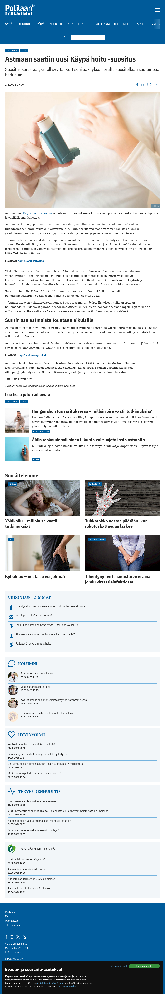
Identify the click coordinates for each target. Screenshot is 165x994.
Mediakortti (11, 911)
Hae (64, 37)
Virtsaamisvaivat (97, 539)
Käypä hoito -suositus (38, 213)
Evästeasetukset (118, 966)
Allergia (103, 24)
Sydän (10, 24)
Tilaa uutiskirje (13, 925)
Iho (116, 24)
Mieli (127, 24)
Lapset (140, 24)
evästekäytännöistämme (50, 983)
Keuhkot (25, 24)
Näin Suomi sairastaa (31, 261)
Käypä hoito (12, 50)
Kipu (71, 24)
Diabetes (85, 24)
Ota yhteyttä (11, 920)
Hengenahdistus (41, 431)
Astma (24, 50)
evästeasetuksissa (67, 986)
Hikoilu (12, 484)
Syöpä (39, 24)
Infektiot (56, 24)
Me (6, 916)
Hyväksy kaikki (144, 966)
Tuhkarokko (95, 484)
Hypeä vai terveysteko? (32, 355)
